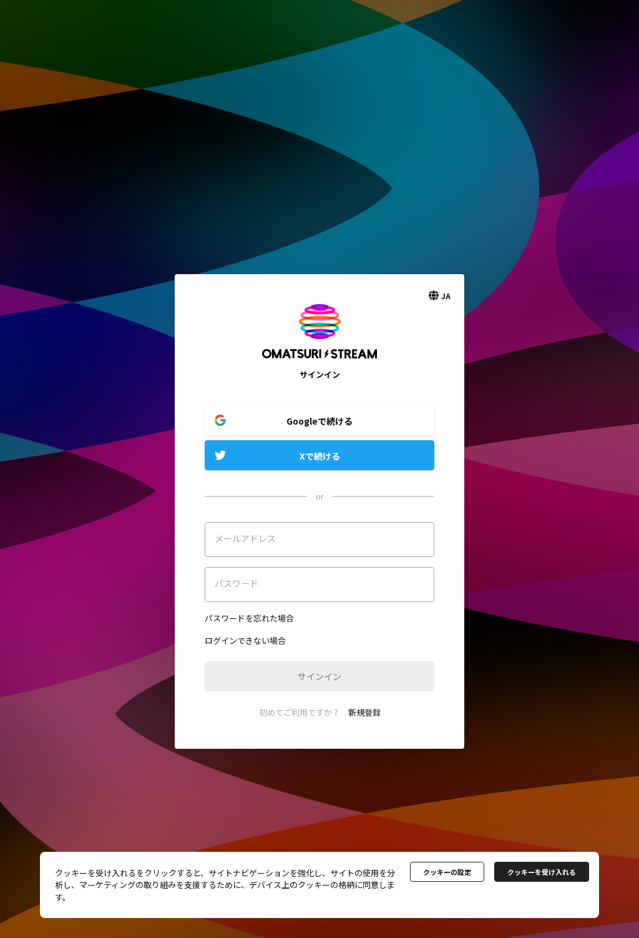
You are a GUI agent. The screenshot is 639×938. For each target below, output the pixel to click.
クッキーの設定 (447, 872)
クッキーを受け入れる (541, 872)
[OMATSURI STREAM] (319, 362)
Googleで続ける (319, 421)
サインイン (319, 676)
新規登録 (364, 712)
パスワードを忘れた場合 (249, 618)
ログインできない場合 (245, 640)
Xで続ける (320, 456)
